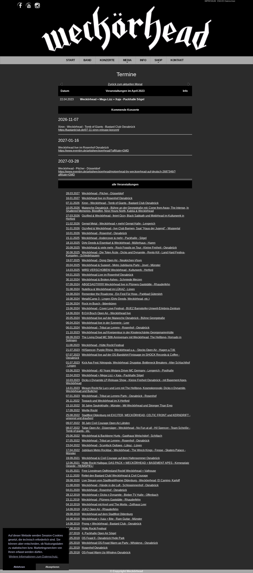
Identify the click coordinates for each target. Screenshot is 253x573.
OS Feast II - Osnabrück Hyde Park (103, 538)
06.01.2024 (73, 327)
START (70, 60)
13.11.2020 (73, 475)
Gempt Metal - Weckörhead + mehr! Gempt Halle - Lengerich (118, 223)
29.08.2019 (73, 514)
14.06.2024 (73, 313)
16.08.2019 (73, 518)
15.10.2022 (73, 405)
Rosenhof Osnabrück (95, 547)
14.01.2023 (73, 388)
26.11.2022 (73, 400)
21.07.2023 (73, 349)
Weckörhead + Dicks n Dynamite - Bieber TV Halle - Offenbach (120, 494)
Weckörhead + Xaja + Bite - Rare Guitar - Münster (112, 518)
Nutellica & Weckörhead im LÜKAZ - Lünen (108, 289)
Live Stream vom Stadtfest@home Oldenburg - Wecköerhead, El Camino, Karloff (131, 480)
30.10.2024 (73, 279)
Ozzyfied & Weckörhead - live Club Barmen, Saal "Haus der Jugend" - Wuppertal (131, 228)
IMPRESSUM (210, 1)
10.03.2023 (73, 380)
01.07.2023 (73, 362)
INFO (143, 60)
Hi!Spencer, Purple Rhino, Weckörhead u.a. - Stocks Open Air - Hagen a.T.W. (128, 349)
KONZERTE (107, 60)
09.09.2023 (73, 337)
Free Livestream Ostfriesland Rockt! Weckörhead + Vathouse (119, 470)
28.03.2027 (73, 193)
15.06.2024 (73, 308)
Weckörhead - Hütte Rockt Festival (103, 345)
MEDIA (127, 61)
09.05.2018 (73, 552)
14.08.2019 (73, 523)
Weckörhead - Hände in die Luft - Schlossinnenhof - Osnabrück (120, 485)
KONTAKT (177, 60)
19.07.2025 (73, 260)
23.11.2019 (73, 499)
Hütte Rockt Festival (94, 528)
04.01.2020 (73, 490)
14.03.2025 (73, 269)
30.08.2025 (73, 252)
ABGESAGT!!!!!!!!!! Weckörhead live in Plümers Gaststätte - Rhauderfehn (126, 284)
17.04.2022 (73, 450)
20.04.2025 (73, 265)
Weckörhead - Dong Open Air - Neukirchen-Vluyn (112, 260)
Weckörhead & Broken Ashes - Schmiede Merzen (112, 279)
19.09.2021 (73, 458)
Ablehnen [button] (19, 566)
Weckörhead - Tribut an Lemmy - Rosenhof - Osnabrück (115, 327)
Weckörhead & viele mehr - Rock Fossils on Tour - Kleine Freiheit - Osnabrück (129, 247)
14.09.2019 (73, 509)
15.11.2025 (73, 238)
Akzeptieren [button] (52, 566)
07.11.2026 (73, 203)
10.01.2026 (73, 233)
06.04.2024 (73, 322)
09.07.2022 (73, 423)
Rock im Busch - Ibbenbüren (99, 303)
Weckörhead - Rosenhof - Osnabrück (104, 233)
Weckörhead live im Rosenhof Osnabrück (107, 198)
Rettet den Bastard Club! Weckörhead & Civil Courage (115, 475)
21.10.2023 (73, 332)
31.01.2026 (73, 228)
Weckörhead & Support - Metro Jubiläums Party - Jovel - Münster (121, 265)
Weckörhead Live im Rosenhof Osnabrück (107, 274)
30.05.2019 (73, 538)
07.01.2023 (73, 395)
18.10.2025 (73, 242)
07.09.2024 (73, 284)
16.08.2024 (73, 298)
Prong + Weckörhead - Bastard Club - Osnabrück (111, 523)
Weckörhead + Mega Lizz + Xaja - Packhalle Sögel (113, 375)
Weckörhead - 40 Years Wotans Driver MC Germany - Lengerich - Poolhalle (128, 370)
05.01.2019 (73, 547)
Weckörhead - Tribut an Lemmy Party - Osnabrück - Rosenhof (119, 395)
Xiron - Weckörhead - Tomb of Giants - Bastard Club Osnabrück (120, 203)
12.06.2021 (73, 462)
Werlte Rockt (89, 410)
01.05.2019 (73, 542)
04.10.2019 (73, 504)
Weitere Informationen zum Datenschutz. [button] (33, 556)
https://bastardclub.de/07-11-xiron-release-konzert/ (88, 129)
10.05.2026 (73, 207)
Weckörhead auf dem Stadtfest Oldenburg (107, 514)
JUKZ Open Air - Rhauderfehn (100, 509)
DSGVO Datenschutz (226, 1)
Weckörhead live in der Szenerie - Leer (105, 322)
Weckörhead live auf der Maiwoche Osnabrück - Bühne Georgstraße (123, 318)
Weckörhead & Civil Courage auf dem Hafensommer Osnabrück (121, 458)
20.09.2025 (73, 247)
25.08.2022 (73, 415)
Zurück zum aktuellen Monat (125, 84)
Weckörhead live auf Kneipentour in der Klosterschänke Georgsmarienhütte (128, 332)
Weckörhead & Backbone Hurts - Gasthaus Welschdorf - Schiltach (122, 435)
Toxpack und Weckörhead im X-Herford (105, 400)
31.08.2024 (73, 289)
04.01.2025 (73, 274)
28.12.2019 (73, 494)
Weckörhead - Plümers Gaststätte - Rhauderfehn (111, 499)
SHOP (158, 61)
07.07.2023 (73, 354)
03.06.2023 (73, 370)
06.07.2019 (73, 533)
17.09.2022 (73, 410)
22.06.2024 (73, 303)
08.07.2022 (73, 427)
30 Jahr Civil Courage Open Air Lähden (106, 423)
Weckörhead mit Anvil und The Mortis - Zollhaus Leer (114, 504)
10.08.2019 (73, 528)
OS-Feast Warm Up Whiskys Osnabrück (106, 552)
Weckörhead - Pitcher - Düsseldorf (103, 193)
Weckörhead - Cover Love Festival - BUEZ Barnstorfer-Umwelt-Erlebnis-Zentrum (131, 308)
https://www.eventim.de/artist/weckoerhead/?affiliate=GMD (93, 150)
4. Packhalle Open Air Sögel (99, 533)
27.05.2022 (73, 440)
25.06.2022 (73, 435)
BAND (87, 60)
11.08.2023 (73, 345)
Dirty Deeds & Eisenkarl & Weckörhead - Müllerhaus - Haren (118, 242)
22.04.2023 (73, 375)
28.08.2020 (73, 480)
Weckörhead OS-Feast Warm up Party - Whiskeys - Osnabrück (120, 542)
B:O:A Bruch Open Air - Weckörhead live (106, 313)
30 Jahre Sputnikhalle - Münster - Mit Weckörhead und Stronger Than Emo (127, 405)
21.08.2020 (73, 485)
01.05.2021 (73, 470)
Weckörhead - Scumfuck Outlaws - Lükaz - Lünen (112, 445)
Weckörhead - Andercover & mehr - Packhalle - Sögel (114, 238)
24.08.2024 (73, 294)
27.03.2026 (73, 215)
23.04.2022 (73, 445)
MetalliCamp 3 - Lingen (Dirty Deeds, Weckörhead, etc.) (116, 298)
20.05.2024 (73, 318)
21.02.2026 (73, 223)
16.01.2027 (73, 198)
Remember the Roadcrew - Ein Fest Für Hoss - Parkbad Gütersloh (122, 294)
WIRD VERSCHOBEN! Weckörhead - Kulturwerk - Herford (117, 269)
